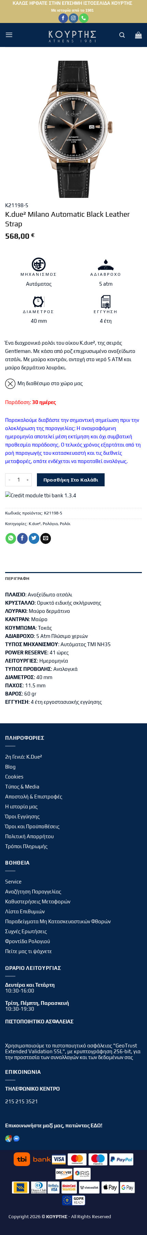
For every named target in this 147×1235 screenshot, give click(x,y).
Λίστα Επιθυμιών (25, 911)
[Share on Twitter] (34, 538)
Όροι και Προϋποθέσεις (32, 826)
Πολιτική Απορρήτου (29, 836)
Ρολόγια (50, 523)
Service (13, 881)
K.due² (35, 523)
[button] (9, 35)
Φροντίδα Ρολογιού (27, 941)
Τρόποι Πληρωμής (26, 846)
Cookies (14, 777)
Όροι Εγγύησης (22, 816)
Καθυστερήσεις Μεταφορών (37, 901)
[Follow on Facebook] (63, 18)
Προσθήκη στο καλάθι (70, 480)
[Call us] (83, 18)
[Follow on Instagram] (73, 18)
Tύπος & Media (22, 786)
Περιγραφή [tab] (17, 578)
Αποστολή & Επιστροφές (33, 796)
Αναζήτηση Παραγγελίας (33, 891)
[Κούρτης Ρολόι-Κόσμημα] (73, 35)
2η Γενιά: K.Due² (23, 757)
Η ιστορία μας (21, 806)
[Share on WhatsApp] (10, 538)
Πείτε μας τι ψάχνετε (28, 951)
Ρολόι (65, 523)
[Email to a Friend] (45, 538)
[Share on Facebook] (22, 538)
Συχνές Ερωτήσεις (26, 931)
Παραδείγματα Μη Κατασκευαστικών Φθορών (58, 921)
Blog (10, 767)
